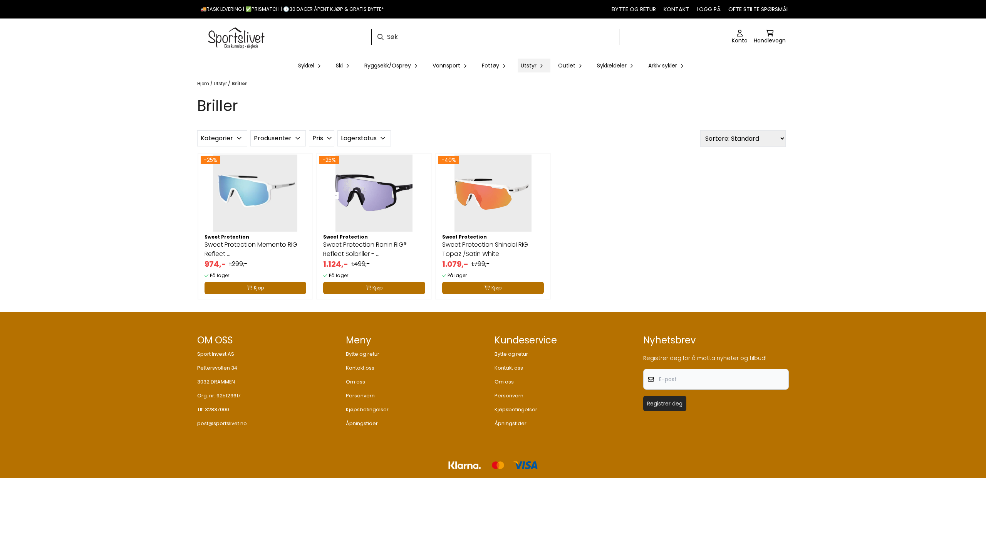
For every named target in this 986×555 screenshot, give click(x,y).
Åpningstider (362, 423)
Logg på (709, 9)
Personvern (360, 395)
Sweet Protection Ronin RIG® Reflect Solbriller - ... (365, 249)
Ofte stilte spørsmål (758, 9)
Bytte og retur (634, 9)
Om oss (355, 381)
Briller (239, 83)
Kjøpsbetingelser (367, 409)
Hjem (203, 83)
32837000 (217, 409)
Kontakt (676, 9)
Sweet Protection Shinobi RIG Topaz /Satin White (485, 249)
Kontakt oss (360, 368)
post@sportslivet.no (222, 423)
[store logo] (236, 37)
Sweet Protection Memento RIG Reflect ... (251, 249)
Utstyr (221, 83)
